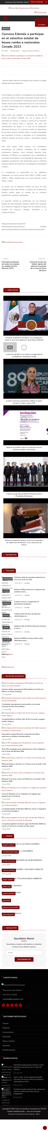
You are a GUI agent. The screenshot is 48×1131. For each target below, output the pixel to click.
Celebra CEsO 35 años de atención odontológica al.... (27, 615)
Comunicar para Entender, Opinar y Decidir (20, 2)
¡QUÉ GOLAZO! (8, 906)
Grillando (5, 899)
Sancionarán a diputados (12, 885)
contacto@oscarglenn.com (13, 999)
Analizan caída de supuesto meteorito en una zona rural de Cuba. (29, 578)
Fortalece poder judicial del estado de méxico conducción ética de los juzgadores (29, 1091)
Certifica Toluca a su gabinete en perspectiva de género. (26, 603)
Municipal (7, 603)
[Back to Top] (45, 1128)
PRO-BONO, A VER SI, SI (11, 913)
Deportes (6, 28)
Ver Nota (27, 583)
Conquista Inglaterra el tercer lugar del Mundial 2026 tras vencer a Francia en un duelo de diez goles (24, 825)
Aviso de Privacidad (33, 1111)
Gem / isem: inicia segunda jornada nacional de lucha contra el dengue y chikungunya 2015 (29, 1079)
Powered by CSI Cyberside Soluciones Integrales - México (24, 1114)
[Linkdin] (12, 1005)
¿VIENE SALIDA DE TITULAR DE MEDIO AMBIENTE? (22, 878)
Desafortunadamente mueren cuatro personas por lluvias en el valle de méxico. (29, 1067)
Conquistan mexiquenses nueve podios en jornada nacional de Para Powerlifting (21, 705)
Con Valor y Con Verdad (11, 892)
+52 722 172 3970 (10, 995)
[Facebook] (3, 1005)
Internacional (8, 579)
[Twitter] (7, 1005)
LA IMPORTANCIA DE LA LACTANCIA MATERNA (21, 844)
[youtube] (16, 1005)
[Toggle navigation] (5, 18)
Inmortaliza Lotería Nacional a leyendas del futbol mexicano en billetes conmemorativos (21, 735)
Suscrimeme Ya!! (24, 959)
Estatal (6, 591)
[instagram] (20, 1005)
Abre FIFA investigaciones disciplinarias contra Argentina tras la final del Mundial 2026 (23, 750)
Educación (7, 640)
